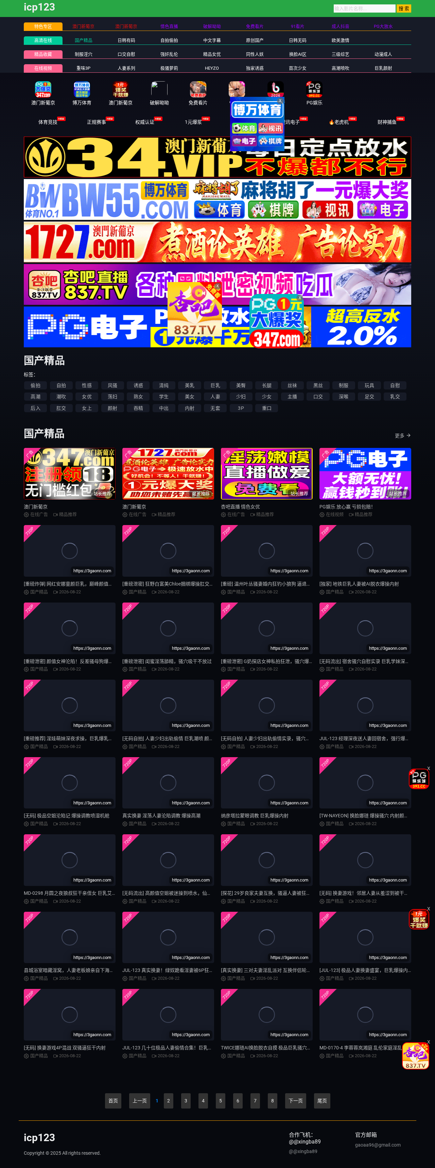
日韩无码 (298, 40)
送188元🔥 (242, 122)
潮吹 (61, 396)
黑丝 (318, 385)
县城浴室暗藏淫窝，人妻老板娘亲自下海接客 (71, 970)
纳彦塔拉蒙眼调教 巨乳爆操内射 (255, 815)
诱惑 (138, 385)
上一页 (140, 1100)
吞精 (138, 408)
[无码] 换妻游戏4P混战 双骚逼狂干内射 (65, 1047)
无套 (215, 408)
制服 (343, 385)
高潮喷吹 (340, 68)
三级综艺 (340, 54)
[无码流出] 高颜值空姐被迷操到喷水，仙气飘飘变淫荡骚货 (183, 893)
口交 (318, 396)
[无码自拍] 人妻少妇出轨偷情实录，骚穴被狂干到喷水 (277, 738)
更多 (399, 435)
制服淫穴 (83, 54)
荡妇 (112, 396)
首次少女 (298, 68)
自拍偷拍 (169, 40)
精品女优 (212, 54)
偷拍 (35, 385)
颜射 (112, 408)
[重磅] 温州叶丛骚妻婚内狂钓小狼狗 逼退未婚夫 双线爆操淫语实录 (290, 584)
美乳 (189, 385)
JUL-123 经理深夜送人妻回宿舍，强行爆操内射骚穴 (374, 738)
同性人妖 (255, 54)
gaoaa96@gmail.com (378, 1145)
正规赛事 (96, 122)
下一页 (296, 1100)
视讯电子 (290, 122)
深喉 (343, 396)
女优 (86, 396)
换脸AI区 (298, 54)
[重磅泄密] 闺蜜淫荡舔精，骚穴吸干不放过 (167, 661)
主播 (292, 396)
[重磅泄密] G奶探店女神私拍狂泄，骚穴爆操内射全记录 (279, 661)
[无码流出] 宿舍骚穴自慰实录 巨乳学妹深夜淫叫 (369, 661)
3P (241, 408)
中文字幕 (212, 40)
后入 (35, 408)
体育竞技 (47, 122)
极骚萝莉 (169, 68)
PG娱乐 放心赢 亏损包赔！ (347, 506)
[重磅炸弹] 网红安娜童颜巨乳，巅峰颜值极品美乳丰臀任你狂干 (90, 584)
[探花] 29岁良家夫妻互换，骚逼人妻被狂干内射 (270, 893)
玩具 (369, 385)
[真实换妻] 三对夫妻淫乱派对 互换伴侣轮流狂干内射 (275, 970)
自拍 (61, 385)
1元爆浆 (193, 122)
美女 (189, 396)
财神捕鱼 (387, 122)
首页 (113, 1100)
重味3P (83, 68)
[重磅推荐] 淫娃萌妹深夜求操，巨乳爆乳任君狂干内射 (80, 738)
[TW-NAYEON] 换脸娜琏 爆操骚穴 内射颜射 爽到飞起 (374, 815)
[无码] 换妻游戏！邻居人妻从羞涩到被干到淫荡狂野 (373, 893)
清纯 (164, 385)
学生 (164, 396)
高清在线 (43, 40)
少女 (267, 396)
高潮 (35, 396)
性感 (86, 385)
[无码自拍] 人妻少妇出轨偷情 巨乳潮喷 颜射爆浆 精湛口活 (182, 738)
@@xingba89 (303, 1151)
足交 (369, 396)
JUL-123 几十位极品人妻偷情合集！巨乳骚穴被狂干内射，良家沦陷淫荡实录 (203, 1047)
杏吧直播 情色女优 (240, 506)
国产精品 (83, 40)
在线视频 (43, 68)
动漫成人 (383, 54)
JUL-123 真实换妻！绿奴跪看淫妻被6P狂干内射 (172, 970)
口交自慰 (126, 54)
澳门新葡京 (36, 506)
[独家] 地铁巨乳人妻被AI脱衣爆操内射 (359, 584)
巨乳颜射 (383, 68)
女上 (86, 408)
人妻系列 (126, 68)
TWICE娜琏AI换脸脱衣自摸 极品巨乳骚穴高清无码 (273, 1047)
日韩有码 (126, 40)
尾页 (322, 1100)
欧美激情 (340, 40)
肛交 (61, 408)
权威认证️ (144, 122)
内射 (189, 408)
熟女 (138, 396)
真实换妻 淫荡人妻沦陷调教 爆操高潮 (161, 815)
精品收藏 (43, 54)
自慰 (395, 385)
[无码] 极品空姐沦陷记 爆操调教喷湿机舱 (66, 815)
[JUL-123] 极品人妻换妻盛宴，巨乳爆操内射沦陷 (370, 970)
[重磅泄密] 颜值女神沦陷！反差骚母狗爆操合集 (73, 661)
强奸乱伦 (169, 54)
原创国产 (255, 40)
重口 (267, 408)
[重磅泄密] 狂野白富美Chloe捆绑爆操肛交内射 (170, 584)
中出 (164, 408)
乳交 (395, 396)
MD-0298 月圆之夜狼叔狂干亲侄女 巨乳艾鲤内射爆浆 (80, 893)
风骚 (112, 385)
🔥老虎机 (339, 122)
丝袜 (292, 385)
